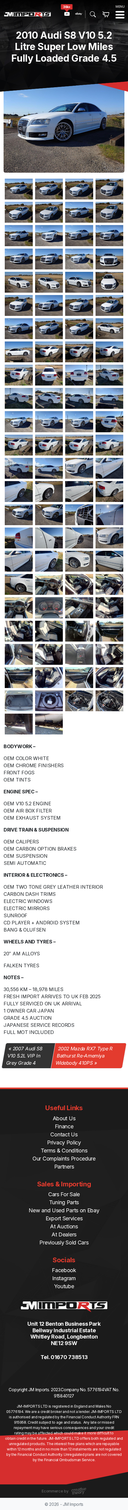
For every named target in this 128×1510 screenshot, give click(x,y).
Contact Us (63, 1134)
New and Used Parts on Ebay (64, 1210)
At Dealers (64, 1234)
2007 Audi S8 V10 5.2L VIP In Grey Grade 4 (24, 1056)
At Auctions (64, 1226)
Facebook (64, 1270)
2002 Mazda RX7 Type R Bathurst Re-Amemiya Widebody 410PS (84, 1056)
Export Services (64, 1218)
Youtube (64, 1286)
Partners (64, 1166)
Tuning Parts (64, 1202)
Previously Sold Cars (63, 1242)
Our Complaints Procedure (64, 1158)
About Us (64, 1118)
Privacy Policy (64, 1142)
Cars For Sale (64, 1194)
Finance (64, 1126)
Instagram (64, 1278)
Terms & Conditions (64, 1150)
